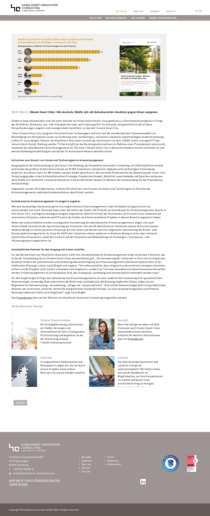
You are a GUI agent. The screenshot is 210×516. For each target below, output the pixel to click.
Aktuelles (86, 457)
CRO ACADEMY (138, 17)
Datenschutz (114, 464)
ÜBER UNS (139, 11)
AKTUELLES (121, 11)
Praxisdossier (24, 297)
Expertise (86, 460)
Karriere (85, 467)
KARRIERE (155, 11)
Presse (111, 457)
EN (200, 11)
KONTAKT (171, 11)
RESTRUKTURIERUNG (116, 17)
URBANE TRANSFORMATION (162, 17)
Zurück (20, 402)
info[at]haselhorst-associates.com (34, 473)
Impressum (113, 460)
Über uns (86, 464)
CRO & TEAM (95, 17)
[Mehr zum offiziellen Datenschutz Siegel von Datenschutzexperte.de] (170, 463)
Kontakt (85, 471)
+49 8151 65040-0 (23, 469)
